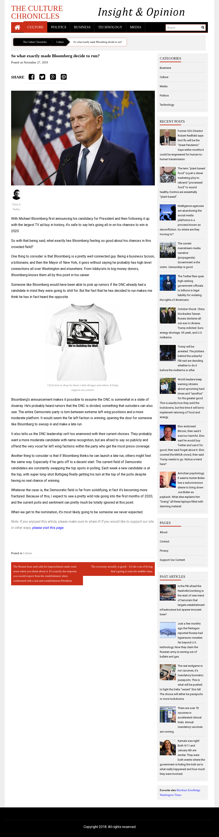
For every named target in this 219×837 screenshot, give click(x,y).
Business (82, 27)
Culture (35, 27)
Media (135, 27)
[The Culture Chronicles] (17, 27)
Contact (164, 541)
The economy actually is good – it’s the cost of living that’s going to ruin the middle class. (122, 569)
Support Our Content (172, 560)
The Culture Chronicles (37, 12)
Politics (58, 27)
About (163, 532)
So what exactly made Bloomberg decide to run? (97, 42)
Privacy (164, 550)
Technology (110, 27)
